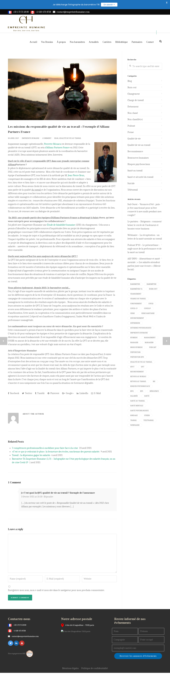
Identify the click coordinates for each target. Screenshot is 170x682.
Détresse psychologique (140, 328)
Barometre (135, 284)
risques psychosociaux (140, 386)
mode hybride (136, 347)
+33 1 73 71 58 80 (21, 12)
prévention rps (137, 357)
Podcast (131, 125)
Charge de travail (136, 100)
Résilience (154, 391)
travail (133, 420)
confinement (136, 304)
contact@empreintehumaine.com (73, 12)
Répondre (48, 496)
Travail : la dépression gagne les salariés (31, 455)
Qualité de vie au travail (70, 138)
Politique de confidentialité (94, 668)
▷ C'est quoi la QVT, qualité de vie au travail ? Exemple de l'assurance (58, 492)
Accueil (33, 42)
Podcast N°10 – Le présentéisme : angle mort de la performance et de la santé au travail (145, 249)
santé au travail (137, 401)
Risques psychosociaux (139, 164)
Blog (56, 138)
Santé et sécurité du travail (140, 177)
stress (147, 415)
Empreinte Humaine (30, 138)
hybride (133, 338)
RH (154, 381)
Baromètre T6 (136, 289)
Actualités (94, 42)
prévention (135, 352)
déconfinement (137, 318)
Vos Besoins (47, 42)
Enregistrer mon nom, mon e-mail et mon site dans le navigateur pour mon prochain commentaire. (56, 590)
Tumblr (41, 393)
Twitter (28, 393)
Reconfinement (137, 372)
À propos (61, 42)
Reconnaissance (135, 151)
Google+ (69, 393)
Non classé (133, 113)
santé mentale (136, 406)
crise (132, 313)
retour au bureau (138, 377)
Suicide (131, 183)
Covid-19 (133, 308)
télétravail (148, 420)
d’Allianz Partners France (57, 147)
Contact (150, 42)
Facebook (14, 393)
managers (149, 343)
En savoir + (109, 4)
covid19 (147, 308)
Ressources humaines (138, 157)
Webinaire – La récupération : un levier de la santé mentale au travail (145, 237)
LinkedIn (83, 393)
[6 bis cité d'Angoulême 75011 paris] (76, 631)
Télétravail (133, 189)
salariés (134, 396)
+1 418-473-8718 (43, 12)
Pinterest (54, 393)
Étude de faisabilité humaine (61, 224)
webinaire (134, 425)
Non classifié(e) (135, 119)
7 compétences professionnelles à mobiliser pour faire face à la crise (45, 448)
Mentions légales (70, 668)
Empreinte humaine (139, 333)
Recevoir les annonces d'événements (138, 656)
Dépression (135, 323)
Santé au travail (135, 170)
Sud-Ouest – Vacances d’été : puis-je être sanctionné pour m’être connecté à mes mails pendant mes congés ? (144, 210)
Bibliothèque (121, 42)
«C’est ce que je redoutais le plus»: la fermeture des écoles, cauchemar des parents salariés (55, 451)
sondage (134, 415)
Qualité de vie (134, 138)
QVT (142, 367)
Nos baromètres (77, 42)
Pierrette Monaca (52, 144)
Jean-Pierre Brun (76, 175)
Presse (131, 132)
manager (134, 343)
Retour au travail (138, 381)
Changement (134, 93)
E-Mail (97, 393)
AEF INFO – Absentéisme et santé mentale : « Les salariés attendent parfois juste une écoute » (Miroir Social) (144, 264)
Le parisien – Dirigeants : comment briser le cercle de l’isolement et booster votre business (145, 225)
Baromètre (151, 284)
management (150, 338)
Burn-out (132, 87)
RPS (141, 391)
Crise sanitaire (147, 313)
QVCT (132, 367)
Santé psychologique (139, 411)
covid (150, 304)
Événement (133, 106)
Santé (146, 396)
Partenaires (137, 42)
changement (135, 294)
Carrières (107, 42)
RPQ (131, 391)
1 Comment (46, 138)
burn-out (153, 289)
